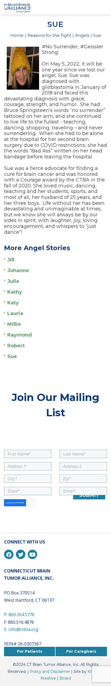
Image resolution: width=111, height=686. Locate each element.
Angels (82, 35)
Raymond (19, 335)
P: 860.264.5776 (19, 615)
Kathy (14, 292)
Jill (10, 260)
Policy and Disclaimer (50, 671)
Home (16, 35)
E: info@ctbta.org (21, 629)
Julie (13, 281)
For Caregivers (81, 651)
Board (65, 678)
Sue (12, 356)
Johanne (18, 270)
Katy (13, 303)
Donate (89, 7)
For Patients (29, 651)
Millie (14, 324)
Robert (16, 346)
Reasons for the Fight (49, 35)
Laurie (15, 313)
